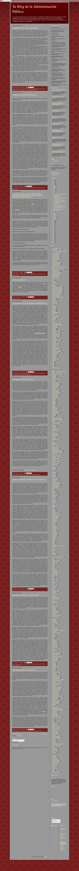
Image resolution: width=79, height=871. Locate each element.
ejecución (53, 421)
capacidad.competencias (56, 312)
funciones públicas (55, 487)
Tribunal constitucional (56, 760)
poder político (54, 644)
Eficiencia (53, 420)
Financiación (54, 472)
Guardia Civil (54, 502)
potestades (54, 668)
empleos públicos (55, 435)
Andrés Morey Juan (55, 173)
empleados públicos (55, 434)
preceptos (53, 670)
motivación (54, 587)
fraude (53, 477)
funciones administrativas (56, 486)
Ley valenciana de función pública (58, 557)
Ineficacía (53, 524)
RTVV (53, 718)
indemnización (54, 519)
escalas (53, 442)
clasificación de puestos (56, 331)
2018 (53, 231)
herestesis (54, 506)
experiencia (54, 459)
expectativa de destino (56, 458)
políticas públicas (24, 374)
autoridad (53, 299)
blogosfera (54, 308)
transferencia (54, 756)
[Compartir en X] (31, 87)
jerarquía (53, 540)
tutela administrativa (55, 763)
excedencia (54, 457)
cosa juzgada (54, 360)
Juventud (53, 550)
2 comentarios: (21, 272)
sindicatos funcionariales (56, 736)
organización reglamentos (56, 615)
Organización (35, 187)
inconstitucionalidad (55, 517)
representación (54, 711)
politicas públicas (55, 658)
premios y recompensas (56, 672)
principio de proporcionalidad (57, 680)
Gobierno (26, 187)
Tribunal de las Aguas (55, 761)
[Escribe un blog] (29, 87)
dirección (53, 405)
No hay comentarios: (22, 87)
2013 (53, 223)
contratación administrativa (36, 88)
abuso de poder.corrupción (56, 253)
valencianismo (54, 768)
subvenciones (54, 742)
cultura (53, 366)
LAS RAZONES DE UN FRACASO (23, 379)
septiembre (55, 214)
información (54, 525)
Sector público (54, 723)
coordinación (54, 355)
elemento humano (55, 430)
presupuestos (54, 674)
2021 (53, 235)
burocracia (54, 309)
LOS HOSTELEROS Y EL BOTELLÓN (24, 670)
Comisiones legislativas (56, 336)
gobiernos (54, 501)
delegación (54, 376)
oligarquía (54, 607)
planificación (54, 635)
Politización (31, 474)
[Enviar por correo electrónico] (28, 87)
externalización (54, 464)
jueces (53, 543)
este (44, 283)
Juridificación (54, 544)
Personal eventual (55, 629)
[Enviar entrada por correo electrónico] (26, 87)
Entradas (54, 820)
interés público (54, 535)
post (33, 204)
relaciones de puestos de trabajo (57, 708)
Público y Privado (55, 697)
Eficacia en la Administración (41, 373)
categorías (54, 319)
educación (54, 415)
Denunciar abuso (54, 774)
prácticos (53, 669)
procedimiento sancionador (56, 689)
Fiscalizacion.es (63, 828)
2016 (53, 228)
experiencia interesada (56, 461)
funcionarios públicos (26, 474)
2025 (53, 241)
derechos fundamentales (56, 392)
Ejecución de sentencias (56, 423)
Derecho (53, 381)
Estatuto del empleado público (57, 450)
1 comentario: (21, 473)
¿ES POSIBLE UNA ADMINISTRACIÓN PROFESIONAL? (29, 303)
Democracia (54, 377)
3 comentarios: (21, 186)
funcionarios (54, 481)
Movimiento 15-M (55, 593)
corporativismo (18, 474)
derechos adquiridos (55, 391)
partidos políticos (39, 187)
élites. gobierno (54, 433)
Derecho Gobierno (55, 386)
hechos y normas (55, 505)
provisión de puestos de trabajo (57, 696)
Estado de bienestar (55, 447)
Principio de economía (56, 677)
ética (53, 454)
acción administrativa (55, 254)
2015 (53, 226)
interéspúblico (54, 538)
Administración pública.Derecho (57, 273)
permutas (53, 625)
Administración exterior (56, 264)
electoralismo (54, 426)
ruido (53, 720)
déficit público (54, 375)
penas (53, 624)
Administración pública (56, 271)
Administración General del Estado (58, 269)
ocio (53, 605)
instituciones (54, 530)
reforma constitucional (56, 702)
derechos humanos (55, 394)
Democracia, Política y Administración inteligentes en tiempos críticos (62, 848)
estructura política (55, 453)
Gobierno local (54, 500)
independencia (54, 520)
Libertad (53, 559)
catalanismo (54, 318)
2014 (53, 225)
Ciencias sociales (55, 326)
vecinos (53, 770)
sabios (53, 721)
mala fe (53, 567)
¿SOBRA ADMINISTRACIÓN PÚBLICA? (24, 95)
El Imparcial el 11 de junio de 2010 (30, 470)
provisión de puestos (55, 694)
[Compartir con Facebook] (32, 87)
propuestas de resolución (56, 693)
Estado (53, 445)
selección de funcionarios (56, 727)
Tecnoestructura (55, 749)
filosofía (53, 469)
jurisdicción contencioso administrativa (27, 89)
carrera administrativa (55, 316)
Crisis (41, 88)
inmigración (54, 529)
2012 (53, 222)
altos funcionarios (26, 373)
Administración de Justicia (56, 262)
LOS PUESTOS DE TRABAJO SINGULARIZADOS (57, 124)
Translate (20, 742)
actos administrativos (24, 88)
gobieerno (54, 497)
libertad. (53, 562)
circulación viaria (55, 327)
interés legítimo (54, 533)
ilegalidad (53, 514)
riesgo (53, 717)
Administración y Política (56, 275)
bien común (54, 305)
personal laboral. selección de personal (58, 630)
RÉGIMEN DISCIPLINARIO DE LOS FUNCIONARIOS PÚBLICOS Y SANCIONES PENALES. (58, 145)
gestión (53, 493)
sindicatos (54, 735)
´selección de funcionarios (56, 248)
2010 (53, 184)
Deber (53, 370)
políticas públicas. (55, 660)
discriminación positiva (56, 411)
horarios (53, 507)
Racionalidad (54, 699)
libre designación (55, 563)
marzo (54, 188)
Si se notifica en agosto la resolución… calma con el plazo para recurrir (63, 837)
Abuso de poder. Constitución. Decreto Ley (59, 251)
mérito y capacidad (55, 579)
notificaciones (54, 601)
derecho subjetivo (55, 387)
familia (53, 466)
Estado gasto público (55, 449)
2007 (53, 179)
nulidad (53, 603)
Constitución (54, 346)
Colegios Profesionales (56, 333)
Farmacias (54, 467)
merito (53, 577)
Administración (18, 187)
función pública (18, 298)
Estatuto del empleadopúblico (57, 452)
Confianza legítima (55, 345)
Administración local (55, 270)
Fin (52, 471)
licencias (53, 564)
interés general (54, 531)
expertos (53, 462)
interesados (54, 536)
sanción (53, 722)
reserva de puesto (55, 713)
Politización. (54, 664)
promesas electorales (55, 691)
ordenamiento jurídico (55, 611)
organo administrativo (55, 616)
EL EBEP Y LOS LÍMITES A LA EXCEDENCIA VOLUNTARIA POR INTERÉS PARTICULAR (58, 104)
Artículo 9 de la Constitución (57, 293)
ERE (53, 440)
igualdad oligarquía (55, 512)
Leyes (53, 558)
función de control (55, 478)
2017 (53, 229)
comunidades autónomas (56, 340)
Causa (53, 321)
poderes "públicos (55, 645)
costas (53, 361)
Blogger (45, 856)
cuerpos (53, 365)
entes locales (54, 438)
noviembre (55, 217)
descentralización (55, 396)
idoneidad (54, 510)
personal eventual (55, 627)
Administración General (19, 373)
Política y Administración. (56, 654)
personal (53, 626)
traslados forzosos (55, 759)
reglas (53, 706)
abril (54, 189)
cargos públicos (54, 313)
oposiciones (54, 608)
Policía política (54, 650)
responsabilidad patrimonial (57, 716)
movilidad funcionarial (56, 591)
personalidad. (54, 631)
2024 (53, 239)
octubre (54, 216)
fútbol (53, 488)
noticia (43, 711)
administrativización (55, 276)
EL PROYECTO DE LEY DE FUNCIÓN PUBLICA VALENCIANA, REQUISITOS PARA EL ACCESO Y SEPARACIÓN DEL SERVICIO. (27, 195)
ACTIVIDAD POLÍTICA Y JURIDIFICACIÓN (25, 595)
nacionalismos (54, 596)
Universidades (54, 765)
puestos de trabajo (55, 698)
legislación (54, 553)
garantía (53, 490)
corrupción (54, 357)
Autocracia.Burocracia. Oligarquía (57, 297)
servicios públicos (55, 732)
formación (53, 473)
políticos (29, 374)
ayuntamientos (54, 302)
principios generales (55, 684)
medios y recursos (55, 573)
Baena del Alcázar (55, 303)
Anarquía (53, 284)
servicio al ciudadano (55, 731)
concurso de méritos (55, 343)
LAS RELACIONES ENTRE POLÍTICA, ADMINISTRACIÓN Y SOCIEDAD (58, 152)
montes (53, 583)
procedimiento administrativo (57, 687)
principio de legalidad (55, 678)
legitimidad (54, 554)
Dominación (54, 414)
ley (52, 555)
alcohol (53, 280)
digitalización (54, 401)
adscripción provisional (56, 278)
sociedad (53, 740)
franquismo (54, 476)
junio (54, 192)
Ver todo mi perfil (54, 175)
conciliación (54, 342)
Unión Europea (54, 764)
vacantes (53, 766)
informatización (54, 526)
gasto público (19, 89)
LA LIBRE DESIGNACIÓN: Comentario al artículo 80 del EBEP (59, 111)
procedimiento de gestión (56, 688)
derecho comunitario (55, 385)
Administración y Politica (56, 274)
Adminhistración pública (56, 259)
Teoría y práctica (55, 750)
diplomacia (54, 402)
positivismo (54, 665)
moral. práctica (54, 586)
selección (53, 726)
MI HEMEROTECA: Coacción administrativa (25, 28)
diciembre (55, 219)
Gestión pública (15, 374)
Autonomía (54, 298)
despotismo (54, 399)
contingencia (54, 350)
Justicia (53, 548)
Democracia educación (56, 378)
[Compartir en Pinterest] (33, 87)
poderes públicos (55, 646)
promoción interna (55, 692)
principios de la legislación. (56, 683)
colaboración (30, 88)
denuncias (54, 380)
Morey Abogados (55, 800)
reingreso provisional (55, 707)
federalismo (54, 468)
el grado (53, 424)
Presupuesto (54, 673)
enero (54, 185)
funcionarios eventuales (56, 482)
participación (35, 89)
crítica (53, 364)
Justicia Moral (54, 549)
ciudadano (54, 328)
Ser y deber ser (54, 730)
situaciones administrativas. (56, 737)
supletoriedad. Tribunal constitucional (58, 744)
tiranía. (53, 751)
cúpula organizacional (56, 367)
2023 (53, 238)
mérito (53, 578)
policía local (54, 649)
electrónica (54, 428)
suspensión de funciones (56, 745)
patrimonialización (55, 622)
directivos (53, 406)
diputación (54, 404)
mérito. (53, 581)
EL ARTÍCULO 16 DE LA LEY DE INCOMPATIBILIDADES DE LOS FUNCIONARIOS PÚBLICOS (57, 131)
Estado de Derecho (55, 448)
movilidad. (54, 592)
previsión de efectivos (55, 675)
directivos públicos (34, 373)
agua (53, 279)
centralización (54, 322)
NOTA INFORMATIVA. (19, 280)
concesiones (54, 341)
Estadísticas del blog (55, 444)
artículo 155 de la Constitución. (57, 290)
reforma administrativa (36, 474)
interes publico (54, 534)
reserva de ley (54, 712)
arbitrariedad (54, 285)
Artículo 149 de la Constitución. (57, 289)
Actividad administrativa (56, 255)
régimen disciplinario (55, 703)
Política (53, 651)
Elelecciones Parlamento (56, 429)
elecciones (54, 425)
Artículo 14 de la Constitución (57, 288)
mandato (53, 568)
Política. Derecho (55, 655)
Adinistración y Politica (56, 258)
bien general (54, 307)
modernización (30, 187)
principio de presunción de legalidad (58, 679)
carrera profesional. (55, 317)
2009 (53, 182)
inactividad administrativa (56, 515)
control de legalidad (55, 352)
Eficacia (53, 416)
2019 (53, 232)
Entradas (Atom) (20, 735)
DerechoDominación (55, 390)
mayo (54, 191)
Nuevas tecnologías (55, 602)
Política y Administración (56, 653)
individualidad (54, 521)
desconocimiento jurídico (56, 397)
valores (53, 769)
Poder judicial (54, 641)
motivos (53, 588)
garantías (53, 491)
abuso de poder (18, 88)
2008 (53, 181)
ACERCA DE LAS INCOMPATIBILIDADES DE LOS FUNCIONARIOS (59, 90)
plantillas (53, 636)
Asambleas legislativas (56, 295)
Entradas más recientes (17, 733)
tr (52, 754)
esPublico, (17, 209)
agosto (54, 213)
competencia (54, 337)
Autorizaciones (54, 300)
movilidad (53, 589)
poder (53, 639)
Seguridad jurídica (55, 725)
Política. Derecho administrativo (57, 656)
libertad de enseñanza (56, 560)
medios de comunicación (56, 572)
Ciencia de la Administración (57, 323)
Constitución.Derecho (55, 347)
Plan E (53, 634)
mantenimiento (54, 569)
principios (53, 682)
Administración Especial (56, 263)
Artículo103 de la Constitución (57, 294)
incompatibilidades (55, 516)
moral (53, 584)
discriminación (54, 410)
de (52, 369)
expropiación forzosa (55, 463)
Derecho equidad (55, 382)
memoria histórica (55, 574)
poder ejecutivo (54, 640)
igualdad (53, 511)
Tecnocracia (54, 747)
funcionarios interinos (55, 483)
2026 (53, 242)
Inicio (31, 733)
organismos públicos (55, 612)
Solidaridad (54, 741)
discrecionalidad (55, 409)
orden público (54, 610)
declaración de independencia (57, 373)
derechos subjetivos (55, 395)
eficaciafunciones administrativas (57, 419)
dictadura (53, 400)
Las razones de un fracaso (40, 333)
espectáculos (54, 443)
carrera (53, 314)
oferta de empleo (55, 606)
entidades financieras (55, 439)
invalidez (53, 539)
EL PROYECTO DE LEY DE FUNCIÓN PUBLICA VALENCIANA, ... (59, 206)
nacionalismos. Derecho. (56, 597)
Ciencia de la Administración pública (58, 324)
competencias (54, 338)
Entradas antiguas (44, 733)
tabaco (53, 746)
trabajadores (54, 755)
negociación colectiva (55, 598)
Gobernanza (54, 496)
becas (53, 304)
